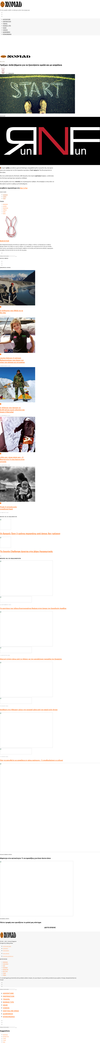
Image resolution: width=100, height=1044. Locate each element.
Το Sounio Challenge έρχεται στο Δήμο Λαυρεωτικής (26, 551)
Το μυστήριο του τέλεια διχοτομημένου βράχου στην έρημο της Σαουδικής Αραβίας (33, 608)
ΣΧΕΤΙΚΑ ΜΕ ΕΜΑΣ (7, 946)
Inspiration (7, 21)
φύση (4, 213)
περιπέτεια (5, 208)
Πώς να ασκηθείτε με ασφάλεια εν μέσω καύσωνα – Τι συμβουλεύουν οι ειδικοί (31, 760)
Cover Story (5, 964)
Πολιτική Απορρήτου (8, 956)
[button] (16, 256)
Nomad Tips (7, 26)
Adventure (6, 19)
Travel (5, 24)
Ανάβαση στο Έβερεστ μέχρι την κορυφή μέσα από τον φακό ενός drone (28, 710)
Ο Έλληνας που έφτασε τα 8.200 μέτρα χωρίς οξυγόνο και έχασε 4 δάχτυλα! (12, 410)
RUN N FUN (11, 73)
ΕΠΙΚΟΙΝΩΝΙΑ (7, 34)
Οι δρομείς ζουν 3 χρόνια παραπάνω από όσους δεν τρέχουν (30, 533)
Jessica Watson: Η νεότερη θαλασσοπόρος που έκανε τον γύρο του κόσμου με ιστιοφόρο (12, 360)
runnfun (5, 206)
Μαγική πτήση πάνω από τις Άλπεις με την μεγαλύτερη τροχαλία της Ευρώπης (31, 659)
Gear (4, 28)
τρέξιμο (5, 209)
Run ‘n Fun (23, 188)
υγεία (4, 211)
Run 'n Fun (2, 61)
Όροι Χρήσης (6, 953)
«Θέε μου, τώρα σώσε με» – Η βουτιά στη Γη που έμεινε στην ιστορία (12, 459)
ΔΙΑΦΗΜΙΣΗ (6, 32)
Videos (5, 30)
